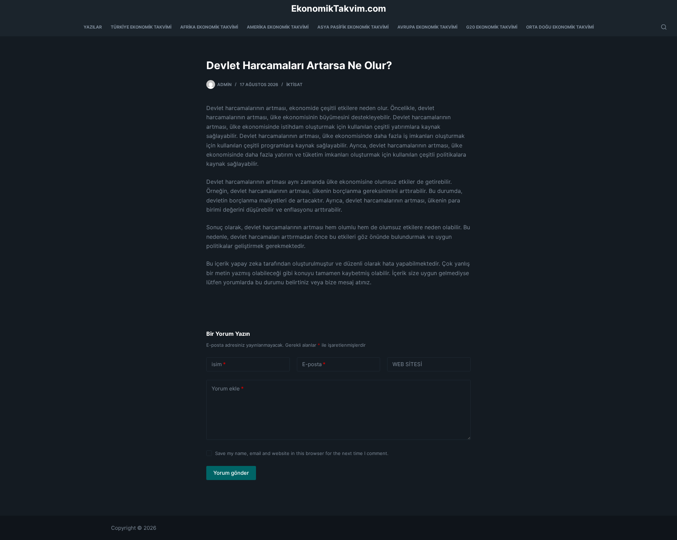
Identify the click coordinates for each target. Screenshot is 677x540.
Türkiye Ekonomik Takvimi (141, 27)
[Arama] (663, 27)
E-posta (313, 364)
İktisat (294, 84)
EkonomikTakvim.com (338, 8)
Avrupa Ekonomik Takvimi (427, 27)
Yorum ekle (228, 388)
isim (219, 364)
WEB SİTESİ (407, 364)
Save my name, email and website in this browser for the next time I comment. (302, 453)
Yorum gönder (231, 472)
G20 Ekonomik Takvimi (491, 27)
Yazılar (93, 27)
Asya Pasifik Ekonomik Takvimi (353, 27)
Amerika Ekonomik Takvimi (278, 27)
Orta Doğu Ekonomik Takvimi (560, 27)
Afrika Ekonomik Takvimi (209, 27)
